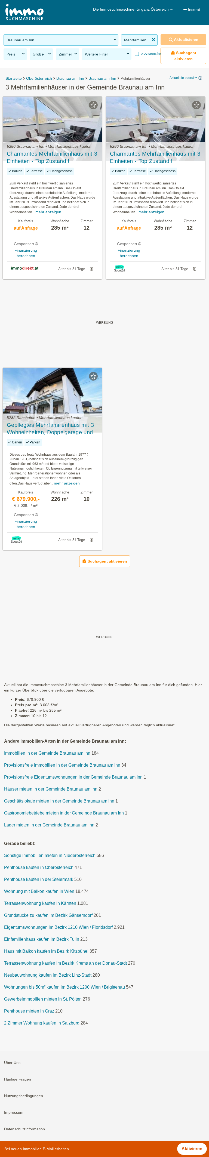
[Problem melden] (91, 269)
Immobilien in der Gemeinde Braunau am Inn (47, 753)
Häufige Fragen (17, 1079)
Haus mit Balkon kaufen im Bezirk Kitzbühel (46, 951)
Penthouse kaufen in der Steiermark (38, 879)
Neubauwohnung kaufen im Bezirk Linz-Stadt (47, 975)
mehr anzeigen (48, 212)
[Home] (24, 12)
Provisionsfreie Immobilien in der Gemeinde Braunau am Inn (62, 765)
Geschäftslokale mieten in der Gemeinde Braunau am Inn (59, 801)
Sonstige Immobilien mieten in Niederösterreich (50, 855)
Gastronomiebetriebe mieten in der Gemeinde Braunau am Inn (64, 813)
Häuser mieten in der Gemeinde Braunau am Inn (50, 789)
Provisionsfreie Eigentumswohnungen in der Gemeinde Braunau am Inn (73, 777)
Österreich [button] (160, 9)
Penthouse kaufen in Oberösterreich (38, 867)
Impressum (13, 1112)
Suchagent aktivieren (185, 56)
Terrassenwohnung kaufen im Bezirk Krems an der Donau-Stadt (65, 963)
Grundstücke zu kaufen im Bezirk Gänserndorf (48, 915)
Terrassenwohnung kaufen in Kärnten (40, 903)
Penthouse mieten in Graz (29, 1011)
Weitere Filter (96, 54)
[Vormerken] (93, 105)
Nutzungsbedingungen (23, 1096)
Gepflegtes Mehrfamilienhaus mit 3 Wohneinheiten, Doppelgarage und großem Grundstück (50, 429)
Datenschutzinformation (24, 1129)
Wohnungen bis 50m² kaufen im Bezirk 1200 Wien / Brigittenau (64, 987)
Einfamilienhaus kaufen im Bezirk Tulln (41, 939)
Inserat (194, 9)
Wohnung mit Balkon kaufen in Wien (39, 891)
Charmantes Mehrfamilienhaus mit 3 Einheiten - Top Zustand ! (52, 157)
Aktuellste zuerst (182, 78)
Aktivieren (192, 1148)
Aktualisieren (186, 39)
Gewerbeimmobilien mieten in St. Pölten (43, 999)
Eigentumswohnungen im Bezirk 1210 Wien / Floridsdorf (58, 927)
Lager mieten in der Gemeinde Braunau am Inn (49, 825)
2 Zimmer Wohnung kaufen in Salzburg (41, 1023)
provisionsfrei (151, 53)
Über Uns (12, 1062)
